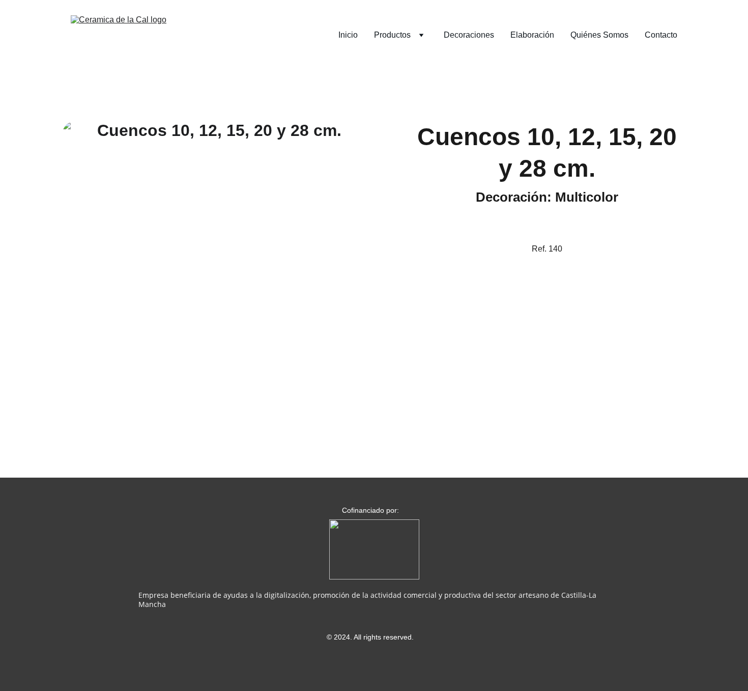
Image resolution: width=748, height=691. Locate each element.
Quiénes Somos (599, 35)
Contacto (661, 35)
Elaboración (532, 35)
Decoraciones (469, 35)
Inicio (348, 35)
